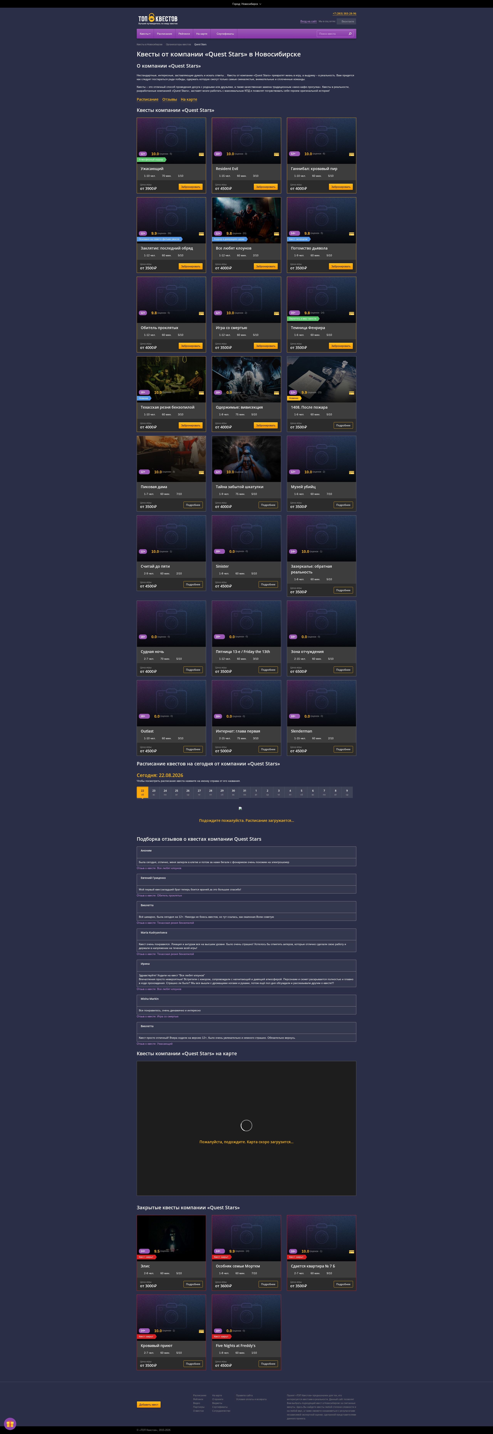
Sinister (222, 566)
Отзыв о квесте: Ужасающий (155, 1043)
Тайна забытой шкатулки (239, 486)
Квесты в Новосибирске (150, 44)
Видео (196, 1403)
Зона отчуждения (307, 651)
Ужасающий (152, 168)
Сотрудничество (221, 1411)
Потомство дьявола (309, 248)
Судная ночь (152, 651)
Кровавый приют (157, 1345)
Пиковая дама (154, 486)
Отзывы (169, 99)
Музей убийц (303, 486)
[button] (346, 21)
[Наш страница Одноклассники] (246, 1430)
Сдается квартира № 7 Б (313, 1266)
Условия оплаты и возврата (251, 1399)
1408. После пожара (309, 407)
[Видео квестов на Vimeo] (250, 1430)
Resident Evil (227, 168)
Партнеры (199, 1407)
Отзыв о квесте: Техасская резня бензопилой (165, 922)
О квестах (198, 1411)
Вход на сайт (308, 21)
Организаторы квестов (178, 44)
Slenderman (301, 731)
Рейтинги (184, 33)
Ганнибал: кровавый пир (314, 168)
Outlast (147, 731)
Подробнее (343, 425)
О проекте (217, 1399)
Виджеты (217, 1403)
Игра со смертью (231, 327)
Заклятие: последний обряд (167, 248)
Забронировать (190, 186)
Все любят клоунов (233, 248)
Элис (145, 1266)
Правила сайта (244, 1395)
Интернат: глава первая (238, 731)
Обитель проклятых (159, 327)
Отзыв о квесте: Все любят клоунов (159, 868)
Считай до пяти (155, 566)
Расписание (164, 33)
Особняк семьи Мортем (238, 1266)
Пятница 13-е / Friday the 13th (243, 651)
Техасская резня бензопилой (168, 407)
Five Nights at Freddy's (235, 1345)
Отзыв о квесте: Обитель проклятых (159, 895)
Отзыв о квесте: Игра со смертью (158, 1016)
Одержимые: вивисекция (239, 407)
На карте (201, 33)
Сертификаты (225, 33)
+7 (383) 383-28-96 (344, 13)
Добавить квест (148, 1404)
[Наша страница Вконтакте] (242, 1430)
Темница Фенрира (308, 327)
